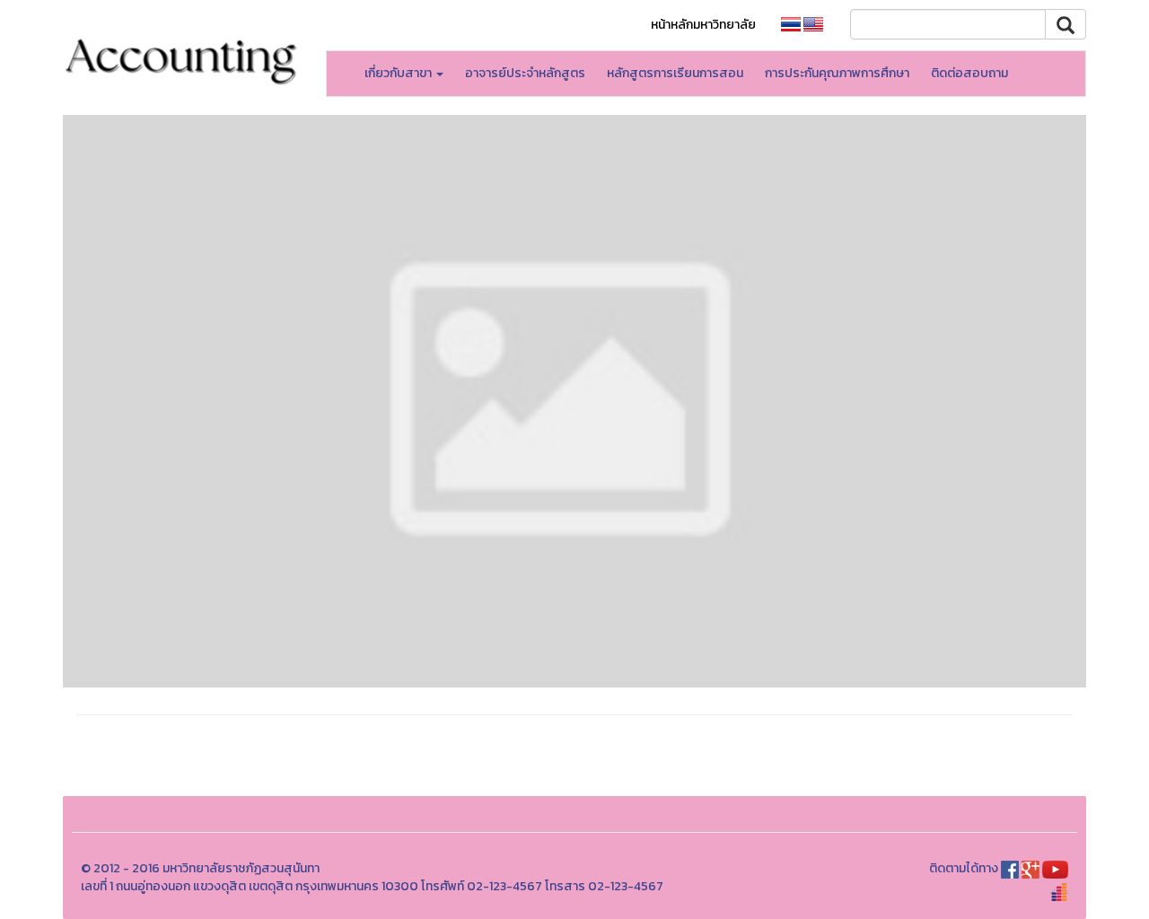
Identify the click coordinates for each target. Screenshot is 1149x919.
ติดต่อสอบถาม (969, 73)
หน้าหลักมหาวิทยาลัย (703, 24)
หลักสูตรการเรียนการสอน (675, 73)
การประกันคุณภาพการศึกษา (837, 73)
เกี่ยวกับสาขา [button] (399, 73)
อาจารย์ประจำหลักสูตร (525, 73)
